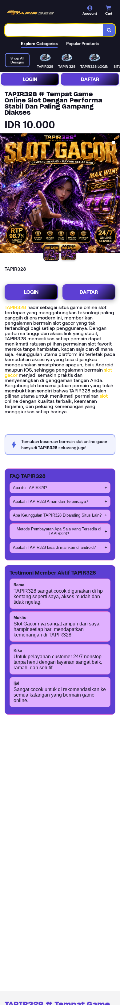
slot (104, 396)
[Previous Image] (5, 194)
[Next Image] (115, 194)
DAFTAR (90, 79)
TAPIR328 (15, 307)
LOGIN (30, 79)
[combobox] (54, 30)
